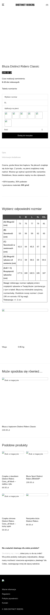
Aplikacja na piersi (12, 108)
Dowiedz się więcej (9, 487)
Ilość (6, 130)
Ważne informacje (9, 589)
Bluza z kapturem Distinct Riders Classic (19, 426)
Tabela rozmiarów (9, 89)
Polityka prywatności (10, 599)
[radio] (8, 115)
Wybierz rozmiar (11, 97)
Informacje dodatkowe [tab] (11, 157)
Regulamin (6, 594)
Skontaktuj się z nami (10, 553)
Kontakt (5, 603)
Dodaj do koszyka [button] (32, 525)
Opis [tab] (4, 152)
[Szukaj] (43, 5)
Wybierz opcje (7, 430)
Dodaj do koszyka (25, 135)
